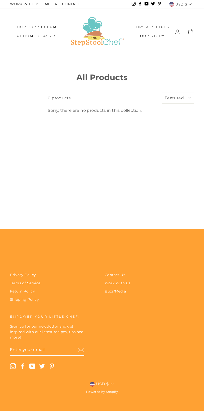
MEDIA (51, 4)
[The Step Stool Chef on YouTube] (32, 366)
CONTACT (71, 4)
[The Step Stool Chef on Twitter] (42, 366)
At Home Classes (36, 36)
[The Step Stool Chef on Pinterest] (52, 366)
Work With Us (118, 283)
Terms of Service (25, 283)
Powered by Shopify (102, 392)
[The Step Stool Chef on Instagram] (13, 366)
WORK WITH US (25, 4)
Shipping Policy (24, 299)
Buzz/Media (115, 291)
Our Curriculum (36, 27)
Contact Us (115, 275)
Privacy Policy (23, 275)
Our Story (152, 36)
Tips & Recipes (152, 27)
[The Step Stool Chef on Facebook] (23, 366)
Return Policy (22, 291)
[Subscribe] (81, 350)
